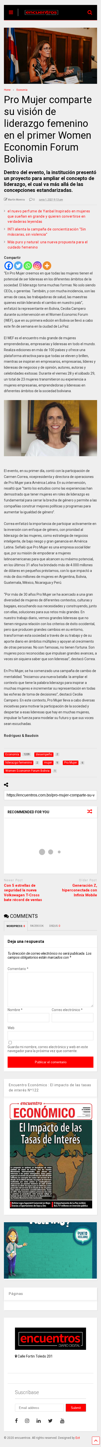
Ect (78, 1438)
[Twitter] (18, 265)
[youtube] (62, 1421)
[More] (47, 265)
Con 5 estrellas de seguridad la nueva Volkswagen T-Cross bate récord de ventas (23, 892)
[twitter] (50, 1421)
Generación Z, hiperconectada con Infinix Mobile (79, 890)
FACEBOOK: (37, 926)
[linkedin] (39, 1421)
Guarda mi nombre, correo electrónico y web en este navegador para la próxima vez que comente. (48, 1049)
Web (11, 1028)
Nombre (15, 1010)
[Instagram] (37, 265)
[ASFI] (50, 1277)
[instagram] (27, 1421)
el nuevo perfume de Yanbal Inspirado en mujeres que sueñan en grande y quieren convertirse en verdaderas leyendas (49, 216)
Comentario (18, 969)
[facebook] (16, 1421)
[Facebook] (8, 265)
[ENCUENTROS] (39, 16)
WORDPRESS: (16, 926)
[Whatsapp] (28, 265)
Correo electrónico (67, 1010)
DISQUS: (54, 926)
